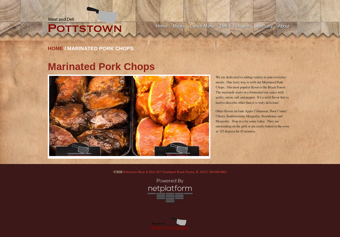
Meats (179, 26)
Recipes (241, 26)
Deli (224, 26)
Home (162, 26)
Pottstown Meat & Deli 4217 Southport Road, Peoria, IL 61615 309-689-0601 (175, 171)
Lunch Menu (202, 26)
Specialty (263, 26)
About (284, 26)
